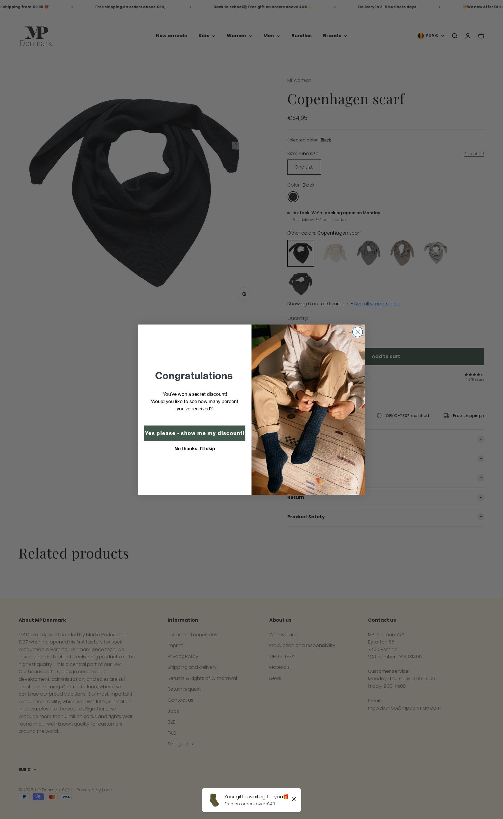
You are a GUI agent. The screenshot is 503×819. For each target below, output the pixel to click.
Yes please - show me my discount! (195, 433)
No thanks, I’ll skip (194, 448)
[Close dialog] (358, 332)
